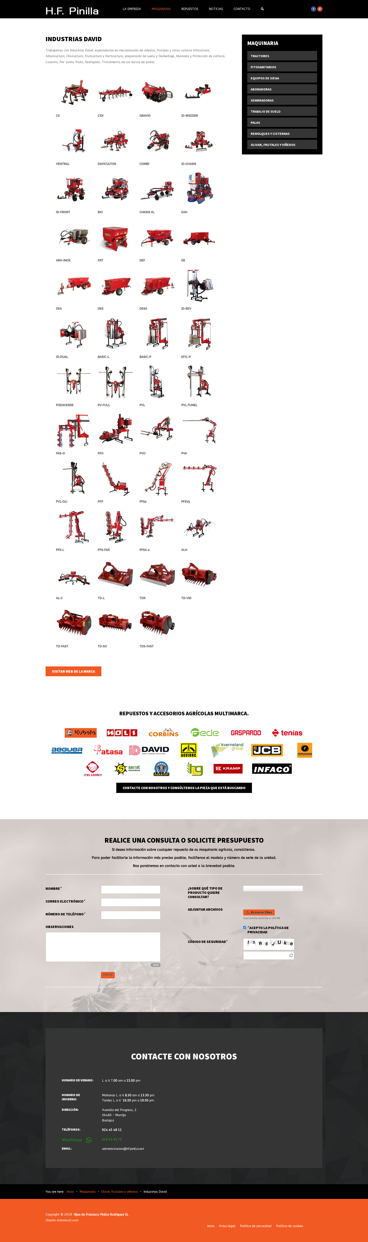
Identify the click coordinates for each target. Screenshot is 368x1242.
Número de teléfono (65, 914)
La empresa (132, 9)
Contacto (242, 9)
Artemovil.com (67, 1220)
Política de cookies (289, 1226)
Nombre (53, 888)
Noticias (216, 9)
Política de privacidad (256, 1226)
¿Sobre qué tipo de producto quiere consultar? (205, 892)
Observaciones (60, 927)
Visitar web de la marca (73, 671)
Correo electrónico (64, 901)
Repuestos (189, 9)
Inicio (210, 1226)
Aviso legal (227, 1226)
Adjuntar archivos (205, 909)
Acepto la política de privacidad (268, 929)
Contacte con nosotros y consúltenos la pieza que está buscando (184, 787)
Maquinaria (161, 9)
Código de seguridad (207, 941)
